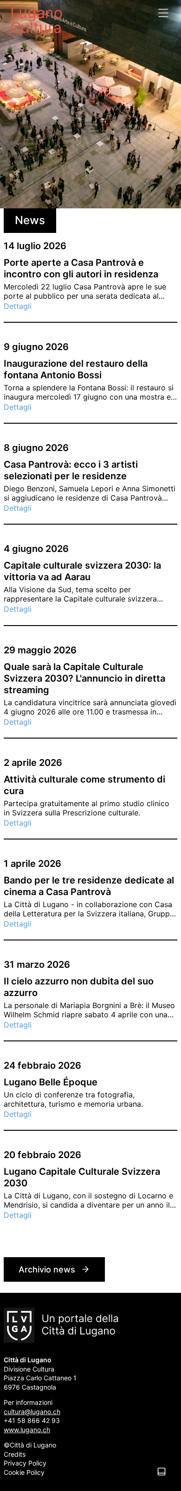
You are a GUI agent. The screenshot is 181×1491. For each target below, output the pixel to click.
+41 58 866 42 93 (32, 1420)
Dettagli (18, 306)
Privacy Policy (25, 1463)
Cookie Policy (24, 1472)
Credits (15, 1454)
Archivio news (47, 1269)
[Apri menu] (163, 13)
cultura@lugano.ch (32, 1412)
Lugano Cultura (36, 19)
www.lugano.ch (27, 1430)
